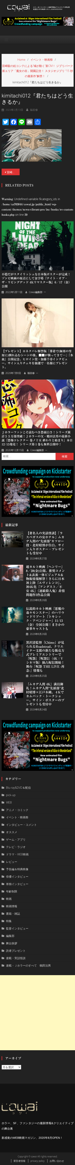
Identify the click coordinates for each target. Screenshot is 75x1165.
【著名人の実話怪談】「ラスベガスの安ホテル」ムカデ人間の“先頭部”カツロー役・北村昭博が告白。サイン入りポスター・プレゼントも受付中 (45, 543)
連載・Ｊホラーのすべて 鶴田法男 (28, 965)
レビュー (11, 862)
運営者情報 (19, 1161)
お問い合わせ (57, 1161)
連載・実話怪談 (16, 958)
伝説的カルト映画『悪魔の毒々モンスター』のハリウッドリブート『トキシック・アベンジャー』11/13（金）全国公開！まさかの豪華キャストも (45, 618)
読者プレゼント (16, 951)
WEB (9, 802)
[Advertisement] (37, 1012)
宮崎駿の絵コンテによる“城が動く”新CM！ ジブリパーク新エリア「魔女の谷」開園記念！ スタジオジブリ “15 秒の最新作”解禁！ (13, 172)
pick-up (11, 795)
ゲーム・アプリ (16, 839)
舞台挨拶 (11, 943)
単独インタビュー (17, 884)
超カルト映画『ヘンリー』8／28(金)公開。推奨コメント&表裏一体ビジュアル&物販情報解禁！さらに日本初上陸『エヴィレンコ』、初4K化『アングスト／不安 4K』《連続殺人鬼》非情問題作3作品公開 (45, 580)
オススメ (11, 832)
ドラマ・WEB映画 (17, 854)
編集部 (10, 936)
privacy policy (37, 1161)
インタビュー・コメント (21, 825)
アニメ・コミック (17, 810)
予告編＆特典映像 (17, 869)
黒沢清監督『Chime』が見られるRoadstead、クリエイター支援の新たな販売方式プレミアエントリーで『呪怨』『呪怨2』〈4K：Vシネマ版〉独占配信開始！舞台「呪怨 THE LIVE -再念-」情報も (45, 656)
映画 (9, 899)
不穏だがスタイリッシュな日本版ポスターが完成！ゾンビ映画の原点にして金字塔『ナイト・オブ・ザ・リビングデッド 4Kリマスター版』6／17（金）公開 (36, 280)
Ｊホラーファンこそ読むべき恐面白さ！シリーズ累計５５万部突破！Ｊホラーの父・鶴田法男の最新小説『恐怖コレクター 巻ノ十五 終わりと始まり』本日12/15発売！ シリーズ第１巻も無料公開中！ (37, 438)
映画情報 (11, 906)
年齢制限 (11, 891)
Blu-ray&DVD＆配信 (18, 787)
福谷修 (34, 110)
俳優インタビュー (17, 876)
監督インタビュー (17, 928)
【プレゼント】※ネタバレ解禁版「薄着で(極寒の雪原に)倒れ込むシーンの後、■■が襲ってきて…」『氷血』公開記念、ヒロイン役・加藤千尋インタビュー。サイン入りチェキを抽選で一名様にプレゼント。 (37, 359)
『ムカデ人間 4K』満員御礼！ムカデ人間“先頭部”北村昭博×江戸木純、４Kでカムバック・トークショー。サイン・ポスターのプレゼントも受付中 (45, 694)
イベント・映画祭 (17, 817)
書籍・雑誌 (13, 913)
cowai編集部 (35, 292)
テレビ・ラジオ (16, 847)
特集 (9, 921)
